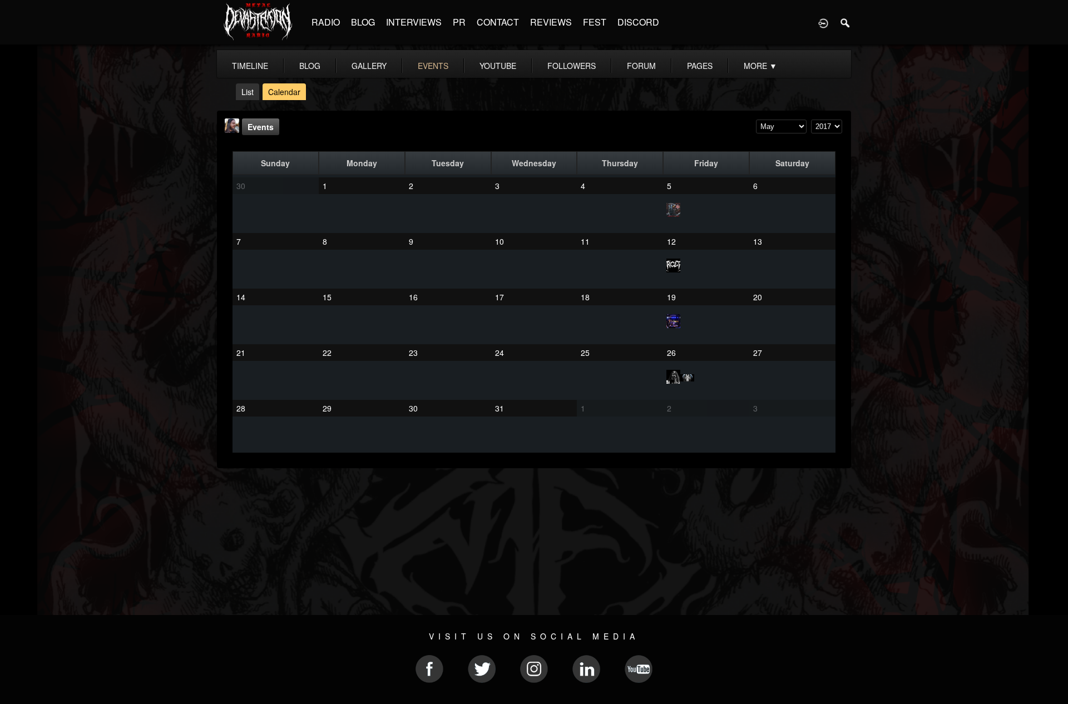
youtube (497, 65)
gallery (369, 65)
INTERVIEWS (414, 22)
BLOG (363, 22)
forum (641, 65)
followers (571, 65)
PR (459, 22)
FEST (594, 22)
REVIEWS (551, 22)
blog (309, 65)
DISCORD (638, 22)
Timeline (250, 65)
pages (700, 65)
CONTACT (498, 22)
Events (261, 126)
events (433, 65)
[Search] (845, 22)
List (247, 91)
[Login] (823, 22)
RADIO (326, 22)
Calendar (284, 91)
